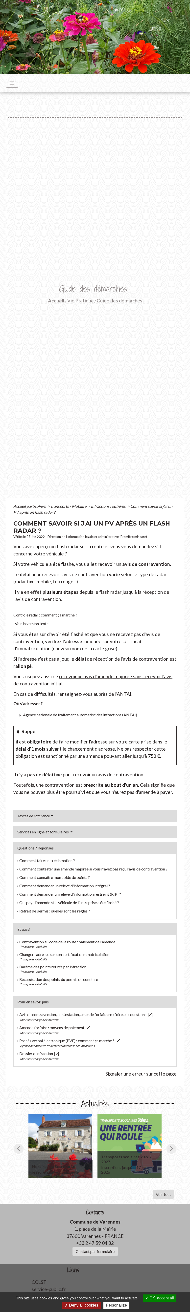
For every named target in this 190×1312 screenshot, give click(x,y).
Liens (73, 1270)
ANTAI (124, 694)
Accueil (56, 300)
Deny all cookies (83, 1305)
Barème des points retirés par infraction (52, 966)
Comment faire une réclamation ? (47, 860)
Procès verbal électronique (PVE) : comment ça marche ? (70, 1040)
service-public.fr (49, 1289)
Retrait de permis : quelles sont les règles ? (54, 911)
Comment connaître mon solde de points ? (54, 877)
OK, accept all (161, 1298)
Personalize (116, 1305)
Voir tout (163, 1194)
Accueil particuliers (30, 506)
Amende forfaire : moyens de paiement (55, 1027)
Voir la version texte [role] (31, 623)
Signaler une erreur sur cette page (141, 1074)
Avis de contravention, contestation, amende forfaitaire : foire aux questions (86, 1014)
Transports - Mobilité (68, 506)
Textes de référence (33, 816)
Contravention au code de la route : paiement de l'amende (67, 941)
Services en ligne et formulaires (43, 832)
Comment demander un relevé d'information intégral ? (64, 885)
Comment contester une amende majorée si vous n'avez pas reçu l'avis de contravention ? (93, 869)
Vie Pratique (80, 300)
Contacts (95, 1212)
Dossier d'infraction (39, 1053)
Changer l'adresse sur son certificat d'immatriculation (64, 954)
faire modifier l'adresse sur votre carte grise (105, 741)
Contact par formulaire (95, 1251)
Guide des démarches (119, 300)
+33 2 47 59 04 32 (95, 1243)
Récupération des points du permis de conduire (58, 979)
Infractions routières (108, 506)
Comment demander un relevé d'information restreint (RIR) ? (70, 894)
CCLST (39, 1282)
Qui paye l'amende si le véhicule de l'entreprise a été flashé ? (69, 902)
